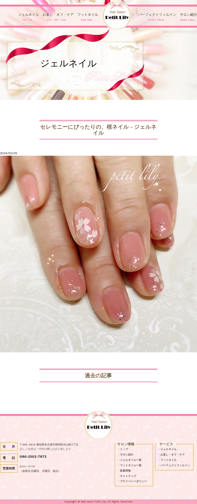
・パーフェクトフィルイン (174, 465)
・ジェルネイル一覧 (129, 459)
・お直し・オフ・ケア (171, 454)
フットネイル (87, 17)
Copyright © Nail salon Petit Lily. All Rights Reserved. (98, 501)
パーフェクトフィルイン (157, 17)
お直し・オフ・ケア (58, 17)
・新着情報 (124, 470)
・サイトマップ (126, 476)
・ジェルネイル (167, 449)
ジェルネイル (28, 17)
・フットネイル (167, 459)
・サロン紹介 (125, 454)
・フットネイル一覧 (129, 465)
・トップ (122, 449)
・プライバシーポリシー (132, 481)
